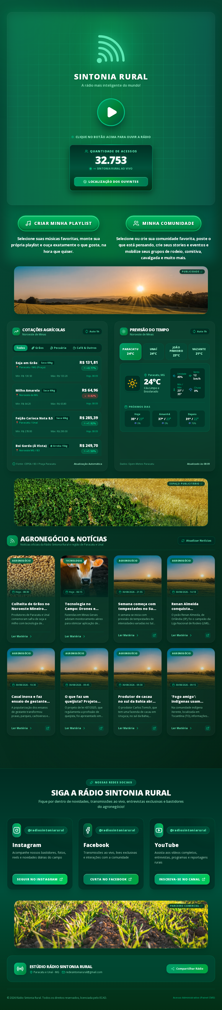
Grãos (39, 348)
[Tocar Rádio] (111, 112)
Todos (20, 348)
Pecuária (60, 348)
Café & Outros (86, 348)
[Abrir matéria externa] (154, 635)
